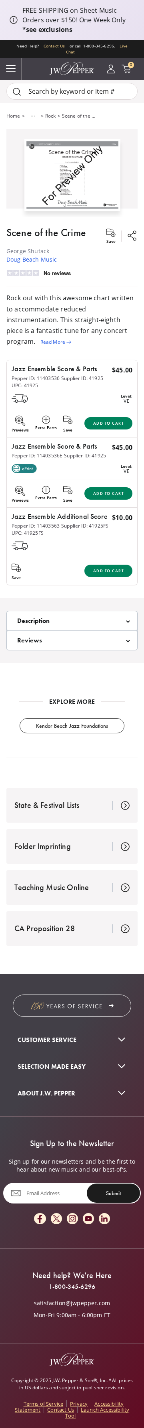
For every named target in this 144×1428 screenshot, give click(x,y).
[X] (56, 1219)
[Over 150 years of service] (72, 1006)
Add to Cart (108, 423)
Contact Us (54, 46)
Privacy (79, 1403)
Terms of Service (44, 1403)
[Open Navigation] (11, 69)
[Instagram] (72, 1219)
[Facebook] (40, 1219)
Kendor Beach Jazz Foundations (72, 725)
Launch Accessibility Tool (97, 1412)
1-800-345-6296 (72, 1286)
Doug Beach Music (31, 259)
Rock (50, 115)
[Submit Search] (17, 91)
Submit (113, 1193)
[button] (72, 173)
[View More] (32, 116)
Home (13, 115)
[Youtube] (88, 1219)
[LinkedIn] (104, 1219)
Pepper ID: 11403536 (36, 378)
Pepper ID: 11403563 (36, 525)
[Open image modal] (72, 178)
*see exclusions (47, 29)
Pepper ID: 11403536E (37, 455)
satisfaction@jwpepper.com (72, 1303)
